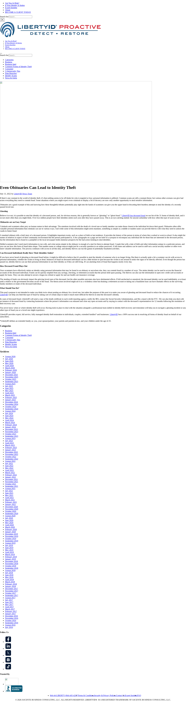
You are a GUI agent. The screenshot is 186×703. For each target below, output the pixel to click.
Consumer (9, 69)
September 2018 (11, 568)
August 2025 (10, 384)
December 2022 (11, 452)
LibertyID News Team (23, 194)
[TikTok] (8, 669)
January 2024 (10, 427)
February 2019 (11, 557)
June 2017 (9, 602)
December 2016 (11, 616)
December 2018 (11, 561)
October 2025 (10, 379)
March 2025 (10, 395)
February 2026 (11, 370)
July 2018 (9, 573)
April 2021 (9, 498)
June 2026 (9, 361)
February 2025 (11, 397)
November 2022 (11, 454)
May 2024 (9, 418)
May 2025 (9, 391)
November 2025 (11, 377)
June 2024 (9, 416)
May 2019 (9, 550)
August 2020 (10, 516)
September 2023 (11, 436)
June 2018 (9, 575)
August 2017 (10, 598)
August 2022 (10, 461)
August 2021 (10, 488)
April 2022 (9, 470)
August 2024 (10, 411)
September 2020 (11, 513)
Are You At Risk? (12, 3)
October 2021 (10, 484)
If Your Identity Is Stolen (15, 5)
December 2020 (11, 507)
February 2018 (11, 584)
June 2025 (9, 388)
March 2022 (10, 472)
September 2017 (11, 595)
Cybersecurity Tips (12, 71)
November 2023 (11, 432)
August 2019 (10, 543)
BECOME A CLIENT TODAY (18, 12)
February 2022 (11, 475)
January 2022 (10, 477)
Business (8, 62)
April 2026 (9, 366)
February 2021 (11, 502)
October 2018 (10, 566)
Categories (9, 60)
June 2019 (9, 548)
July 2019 (9, 545)
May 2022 (9, 468)
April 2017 (9, 607)
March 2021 (10, 500)
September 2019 (11, 541)
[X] (8, 655)
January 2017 (10, 614)
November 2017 (11, 591)
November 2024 (11, 404)
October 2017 (10, 593)
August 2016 (10, 625)
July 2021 (9, 491)
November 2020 (11, 509)
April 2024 (9, 420)
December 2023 (11, 429)
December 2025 (11, 375)
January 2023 (10, 450)
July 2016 (9, 627)
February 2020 (11, 529)
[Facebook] (8, 642)
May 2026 (9, 363)
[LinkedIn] (8, 648)
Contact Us (120, 695)
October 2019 (10, 538)
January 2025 (10, 400)
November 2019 (11, 536)
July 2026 (9, 359)
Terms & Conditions (86, 695)
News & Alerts (11, 78)
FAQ (139, 695)
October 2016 (10, 620)
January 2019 (10, 559)
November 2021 (11, 482)
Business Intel (10, 64)
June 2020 (9, 520)
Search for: (4, 17)
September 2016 (11, 623)
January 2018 (10, 586)
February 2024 (11, 425)
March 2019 (10, 554)
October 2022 (10, 457)
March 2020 (10, 527)
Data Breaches (11, 73)
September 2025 (11, 381)
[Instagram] (8, 662)
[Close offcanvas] (2, 20)
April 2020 (9, 525)
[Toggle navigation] (1, 53)
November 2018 (11, 564)
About (7, 10)
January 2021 (10, 504)
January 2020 (10, 532)
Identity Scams (11, 76)
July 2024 (9, 413)
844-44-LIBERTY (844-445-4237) (64, 695)
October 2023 (10, 434)
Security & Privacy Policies (105, 695)
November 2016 (11, 618)
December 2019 (11, 534)
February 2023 (11, 447)
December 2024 (11, 402)
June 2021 (9, 493)
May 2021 (9, 495)
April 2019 (9, 552)
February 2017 (11, 611)
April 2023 (9, 443)
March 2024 (10, 422)
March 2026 (10, 368)
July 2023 (9, 441)
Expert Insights (11, 8)
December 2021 (11, 479)
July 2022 (9, 463)
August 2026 (10, 356)
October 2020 (10, 511)
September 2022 (11, 459)
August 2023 (10, 438)
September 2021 (11, 486)
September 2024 (11, 409)
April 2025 (9, 393)
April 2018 (9, 579)
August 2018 (10, 570)
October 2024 (10, 406)
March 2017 (10, 609)
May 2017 (9, 604)
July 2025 (9, 386)
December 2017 (11, 589)
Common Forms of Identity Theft (18, 66)
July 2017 (9, 600)
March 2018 (10, 582)
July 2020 (9, 518)
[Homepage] (50, 37)
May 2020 (9, 523)
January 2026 (10, 372)
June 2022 (9, 466)
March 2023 (10, 445)
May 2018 (9, 577)
